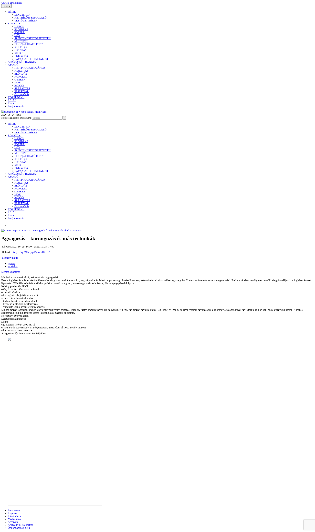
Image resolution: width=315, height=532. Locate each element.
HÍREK (12, 11)
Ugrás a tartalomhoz (11, 2)
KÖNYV (19, 85)
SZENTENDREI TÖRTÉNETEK (32, 38)
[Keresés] (64, 118)
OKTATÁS (20, 50)
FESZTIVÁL (21, 91)
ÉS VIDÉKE (21, 29)
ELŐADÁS (20, 73)
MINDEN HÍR (22, 14)
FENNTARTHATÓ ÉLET (28, 44)
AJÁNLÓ (13, 64)
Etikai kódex (14, 516)
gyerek (11, 263)
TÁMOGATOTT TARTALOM (31, 59)
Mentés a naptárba (10, 271)
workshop (13, 266)
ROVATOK (14, 23)
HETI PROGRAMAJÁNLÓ (29, 67)
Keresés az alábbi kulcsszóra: (16, 117)
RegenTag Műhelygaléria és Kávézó (31, 252)
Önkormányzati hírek (19, 527)
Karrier (11, 103)
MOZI (17, 82)
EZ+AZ (12, 100)
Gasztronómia (21, 94)
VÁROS (19, 26)
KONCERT (20, 76)
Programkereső (15, 106)
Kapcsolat (13, 513)
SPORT (18, 53)
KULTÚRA (20, 47)
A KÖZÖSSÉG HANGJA (22, 61)
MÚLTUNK (21, 41)
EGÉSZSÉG (21, 56)
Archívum (13, 522)
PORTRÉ (19, 32)
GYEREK (19, 79)
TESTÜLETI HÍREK (25, 20)
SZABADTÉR (22, 88)
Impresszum (14, 510)
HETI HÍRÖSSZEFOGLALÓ (30, 17)
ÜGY (17, 35)
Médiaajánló (14, 519)
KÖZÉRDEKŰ (16, 97)
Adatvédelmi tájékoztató (20, 524)
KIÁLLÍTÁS (21, 70)
